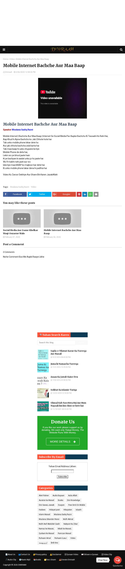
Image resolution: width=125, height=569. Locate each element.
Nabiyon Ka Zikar (71, 524)
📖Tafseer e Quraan (89, 554)
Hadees (42, 510)
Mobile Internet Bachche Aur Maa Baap (62, 232)
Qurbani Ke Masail (46, 533)
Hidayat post (54, 510)
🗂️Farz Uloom (50, 560)
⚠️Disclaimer (55, 554)
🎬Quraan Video (71, 554)
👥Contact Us (24, 554)
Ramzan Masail (64, 533)
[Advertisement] (62, 23)
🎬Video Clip (106, 554)
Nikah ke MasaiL (64, 529)
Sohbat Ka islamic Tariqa (64, 390)
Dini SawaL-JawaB (46, 505)
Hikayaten (68, 510)
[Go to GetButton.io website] (118, 566)
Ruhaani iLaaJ (61, 538)
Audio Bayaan (58, 495)
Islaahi (78, 510)
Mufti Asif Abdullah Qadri (49, 524)
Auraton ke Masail (46, 500)
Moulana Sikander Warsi (49, 519)
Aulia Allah (72, 495)
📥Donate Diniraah (67, 560)
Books (60, 500)
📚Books (37, 560)
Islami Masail (44, 514)
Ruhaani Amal (45, 538)
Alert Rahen (44, 495)
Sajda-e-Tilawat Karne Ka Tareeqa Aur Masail (68, 352)
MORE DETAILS (60, 441)
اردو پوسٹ (43, 543)
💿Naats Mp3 (24, 560)
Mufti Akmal (68, 519)
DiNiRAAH (22, 565)
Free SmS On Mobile (76, 505)
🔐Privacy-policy (40, 554)
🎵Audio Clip (10, 560)
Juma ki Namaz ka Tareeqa (64, 364)
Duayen (61, 505)
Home (5, 59)
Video (12, 59)
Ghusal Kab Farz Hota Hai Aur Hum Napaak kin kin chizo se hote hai (68, 404)
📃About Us (10, 554)
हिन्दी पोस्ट (54, 543)
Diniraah (8, 72)
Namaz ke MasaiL (46, 529)
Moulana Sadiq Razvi (19, 187)
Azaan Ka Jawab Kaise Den (64, 377)
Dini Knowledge (73, 500)
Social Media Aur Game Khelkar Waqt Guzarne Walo (20, 232)
